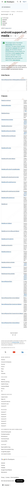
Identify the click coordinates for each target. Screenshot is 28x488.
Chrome (3, 465)
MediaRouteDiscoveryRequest (9, 136)
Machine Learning (5, 381)
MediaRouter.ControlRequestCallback (10, 231)
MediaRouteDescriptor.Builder (9, 131)
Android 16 (3, 414)
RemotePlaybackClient (7, 281)
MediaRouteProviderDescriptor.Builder (10, 191)
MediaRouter (4, 204)
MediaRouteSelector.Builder (8, 262)
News (2, 368)
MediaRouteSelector (6, 251)
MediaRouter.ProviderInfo (7, 239)
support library (8, 44)
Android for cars (5, 403)
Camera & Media (5, 386)
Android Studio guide (6, 431)
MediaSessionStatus (6, 267)
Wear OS (3, 399)
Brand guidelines (15, 477)
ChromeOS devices (5, 401)
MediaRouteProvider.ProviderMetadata (11, 169)
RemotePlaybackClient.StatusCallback (10, 322)
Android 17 (3, 412)
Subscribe (20, 481)
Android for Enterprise (6, 362)
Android (3, 359)
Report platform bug (5, 447)
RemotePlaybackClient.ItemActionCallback (11, 304)
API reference (6, 7)
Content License (15, 342)
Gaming (3, 379)
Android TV (3, 406)
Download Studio (5, 438)
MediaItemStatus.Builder (7, 119)
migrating (18, 53)
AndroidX (15, 48)
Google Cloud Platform (6, 470)
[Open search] (18, 2)
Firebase (3, 467)
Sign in (24, 1)
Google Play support (5, 451)
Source (2, 366)
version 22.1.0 (8, 28)
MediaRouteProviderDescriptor (9, 182)
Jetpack (7, 49)
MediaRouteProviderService (8, 197)
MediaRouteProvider (6, 148)
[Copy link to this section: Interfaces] (11, 75)
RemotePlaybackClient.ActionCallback (10, 298)
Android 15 (3, 416)
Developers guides (5, 434)
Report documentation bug (7, 449)
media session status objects (26, 277)
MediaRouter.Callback (7, 223)
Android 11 (3, 425)
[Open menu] (2, 1)
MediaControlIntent (6, 100)
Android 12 (3, 423)
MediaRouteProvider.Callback (8, 158)
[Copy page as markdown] (15, 36)
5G (2, 391)
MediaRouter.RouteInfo (7, 245)
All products (4, 472)
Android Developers (5, 11)
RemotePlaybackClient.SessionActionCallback (12, 313)
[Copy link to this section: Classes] (8, 96)
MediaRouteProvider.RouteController (10, 177)
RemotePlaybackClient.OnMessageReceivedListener (14, 79)
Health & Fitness (4, 384)
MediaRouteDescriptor (7, 126)
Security (3, 364)
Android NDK (4, 441)
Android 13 (3, 421)
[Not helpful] (12, 14)
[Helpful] (10, 14)
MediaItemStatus (5, 113)
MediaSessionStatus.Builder (8, 273)
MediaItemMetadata (6, 105)
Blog (2, 371)
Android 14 (3, 419)
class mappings (16, 60)
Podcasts (3, 373)
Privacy (2, 388)
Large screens (4, 397)
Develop (13, 11)
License (7, 477)
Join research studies (6, 454)
